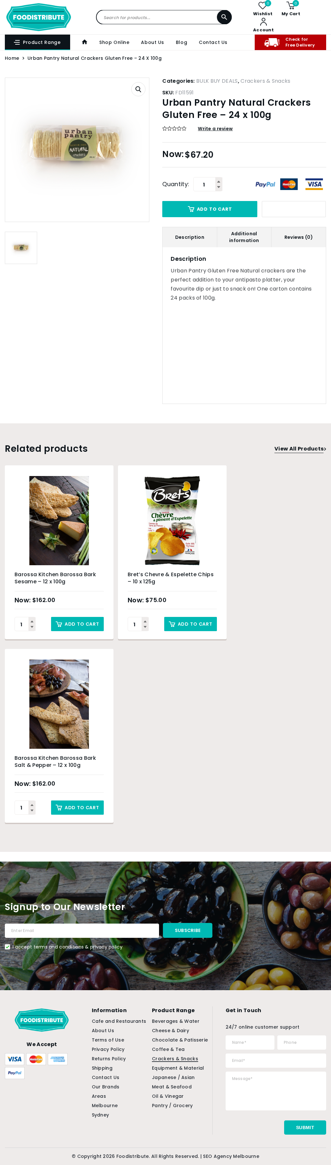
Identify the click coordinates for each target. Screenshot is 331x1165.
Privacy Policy (108, 1049)
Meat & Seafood (172, 1087)
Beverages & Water (175, 1021)
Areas (99, 1096)
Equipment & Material (178, 1068)
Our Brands (106, 1087)
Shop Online (114, 42)
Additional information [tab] (244, 237)
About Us (152, 42)
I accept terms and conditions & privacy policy (68, 947)
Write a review (215, 128)
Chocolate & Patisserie (180, 1040)
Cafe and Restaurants (119, 1021)
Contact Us (213, 42)
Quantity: (175, 184)
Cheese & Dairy (170, 1030)
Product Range (41, 42)
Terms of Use (108, 1040)
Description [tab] (189, 237)
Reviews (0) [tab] (298, 237)
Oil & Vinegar (168, 1096)
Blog (181, 42)
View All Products (299, 448)
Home (12, 58)
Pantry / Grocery (172, 1105)
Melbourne (105, 1105)
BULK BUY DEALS (217, 81)
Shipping (102, 1068)
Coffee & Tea (168, 1049)
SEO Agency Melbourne (231, 1156)
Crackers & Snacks (265, 81)
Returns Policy (109, 1058)
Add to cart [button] (82, 624)
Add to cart (214, 209)
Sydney (100, 1115)
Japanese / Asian (173, 1077)
